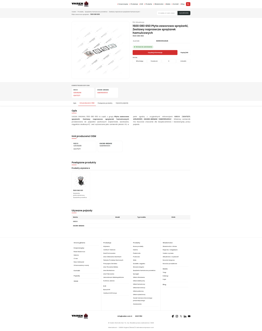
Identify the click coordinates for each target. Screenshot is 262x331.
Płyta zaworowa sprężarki (80, 14)
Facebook (154, 61)
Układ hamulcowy (139, 284)
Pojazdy (77, 276)
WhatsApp (139, 61)
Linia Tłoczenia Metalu (110, 267)
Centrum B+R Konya (110, 293)
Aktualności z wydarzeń (171, 257)
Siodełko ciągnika (139, 264)
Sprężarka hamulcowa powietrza (96, 12)
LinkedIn (183, 61)
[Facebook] (173, 316)
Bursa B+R (106, 290)
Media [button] (168, 4)
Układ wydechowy (139, 294)
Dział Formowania (109, 253)
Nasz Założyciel (79, 262)
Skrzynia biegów (138, 267)
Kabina (135, 250)
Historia (76, 255)
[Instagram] (177, 316)
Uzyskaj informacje (155, 52)
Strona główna (79, 243)
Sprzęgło (136, 274)
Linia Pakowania (108, 274)
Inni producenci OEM (87, 103)
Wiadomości (159, 4)
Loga (164, 279)
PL (188, 4)
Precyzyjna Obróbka (110, 264)
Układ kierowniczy (139, 288)
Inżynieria (106, 246)
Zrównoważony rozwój (81, 265)
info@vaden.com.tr (124, 316)
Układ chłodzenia (139, 277)
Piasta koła (136, 253)
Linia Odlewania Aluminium (112, 257)
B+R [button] (141, 4)
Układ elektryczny (139, 281)
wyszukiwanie (184, 13)
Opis (74, 103)
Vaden (74, 12)
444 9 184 (138, 316)
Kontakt (176, 4)
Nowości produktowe (170, 264)
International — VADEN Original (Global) (121, 327)
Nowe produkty (138, 246)
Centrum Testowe (109, 250)
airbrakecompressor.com (145, 327)
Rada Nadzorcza (79, 252)
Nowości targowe (169, 260)
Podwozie (136, 257)
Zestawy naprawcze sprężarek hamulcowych (124, 12)
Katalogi (165, 276)
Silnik (134, 260)
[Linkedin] (185, 316)
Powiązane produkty (105, 103)
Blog (182, 4)
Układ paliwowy (138, 291)
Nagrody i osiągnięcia (170, 250)
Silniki (76, 281)
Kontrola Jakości (109, 281)
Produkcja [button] (134, 4)
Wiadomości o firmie (170, 246)
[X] (181, 316)
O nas (76, 258)
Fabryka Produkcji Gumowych (113, 260)
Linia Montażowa (108, 270)
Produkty (149, 4)
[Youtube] (189, 316)
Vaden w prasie (168, 253)
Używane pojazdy (122, 103)
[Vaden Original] (80, 4)
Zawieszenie (137, 304)
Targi (164, 272)
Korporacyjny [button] (123, 4)
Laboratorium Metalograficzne (113, 277)
